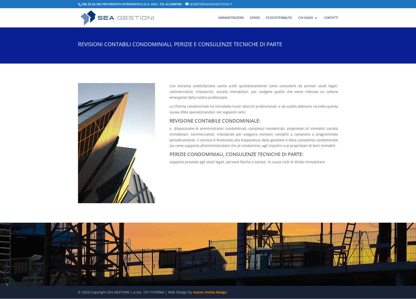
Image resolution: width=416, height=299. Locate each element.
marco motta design (210, 292)
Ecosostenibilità (279, 18)
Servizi (255, 18)
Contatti (331, 18)
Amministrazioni (231, 18)
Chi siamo (305, 18)
